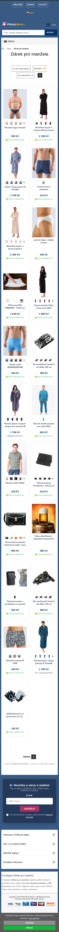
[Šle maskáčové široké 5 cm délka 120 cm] (44, 341)
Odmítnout (30, 923)
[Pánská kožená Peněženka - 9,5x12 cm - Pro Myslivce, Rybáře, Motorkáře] (44, 459)
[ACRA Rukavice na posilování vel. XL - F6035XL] (15, 696)
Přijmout (29, 928)
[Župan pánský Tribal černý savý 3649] (44, 282)
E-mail (29, 795)
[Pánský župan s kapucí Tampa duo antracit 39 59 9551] (15, 400)
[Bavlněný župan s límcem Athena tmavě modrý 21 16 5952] (44, 104)
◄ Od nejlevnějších (21, 69)
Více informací (34, 918)
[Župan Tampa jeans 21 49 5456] (15, 163)
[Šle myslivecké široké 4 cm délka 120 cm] (44, 578)
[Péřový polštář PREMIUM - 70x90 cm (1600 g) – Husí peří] (15, 282)
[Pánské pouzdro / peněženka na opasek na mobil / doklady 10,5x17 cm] (15, 578)
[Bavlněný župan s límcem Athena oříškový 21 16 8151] (15, 222)
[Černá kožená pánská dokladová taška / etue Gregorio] (15, 518)
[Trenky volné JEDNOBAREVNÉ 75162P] (15, 341)
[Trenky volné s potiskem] (44, 163)
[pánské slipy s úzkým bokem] (44, 222)
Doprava (30, 4)
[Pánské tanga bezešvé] (15, 104)
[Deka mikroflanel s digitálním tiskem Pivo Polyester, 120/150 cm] (44, 518)
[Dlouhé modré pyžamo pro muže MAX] (44, 400)
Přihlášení (17, 4)
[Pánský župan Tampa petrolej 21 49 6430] (44, 637)
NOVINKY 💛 (39, 69)
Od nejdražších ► (25, 75)
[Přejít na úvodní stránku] (3, 49)
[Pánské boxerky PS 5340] (15, 637)
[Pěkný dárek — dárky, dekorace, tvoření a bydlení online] (15, 24)
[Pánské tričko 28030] (15, 459)
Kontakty (43, 4)
